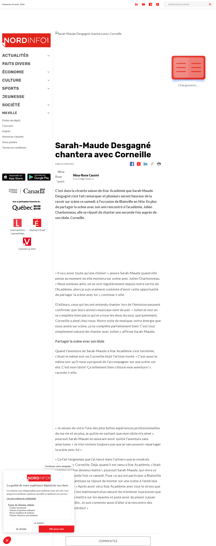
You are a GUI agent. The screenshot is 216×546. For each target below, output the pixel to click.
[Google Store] (39, 177)
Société (11, 105)
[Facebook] (152, 4)
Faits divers (16, 63)
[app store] (13, 177)
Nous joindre (9, 142)
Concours (7, 125)
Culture (11, 80)
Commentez (108, 541)
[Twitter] (159, 4)
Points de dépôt (11, 120)
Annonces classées (13, 136)
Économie (13, 72)
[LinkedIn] (138, 4)
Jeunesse (13, 96)
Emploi (6, 131)
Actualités (15, 55)
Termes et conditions (14, 147)
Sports (10, 88)
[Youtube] (145, 4)
